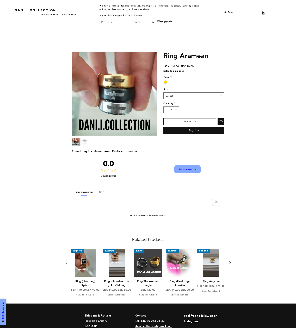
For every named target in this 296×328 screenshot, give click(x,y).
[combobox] (193, 95)
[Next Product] (230, 307)
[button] (263, 13)
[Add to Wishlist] (221, 121)
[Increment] (176, 110)
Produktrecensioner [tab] (87, 192)
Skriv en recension (187, 169)
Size (166, 89)
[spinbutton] (171, 110)
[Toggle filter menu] (216, 202)
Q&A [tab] (108, 192)
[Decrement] (166, 110)
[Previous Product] (66, 307)
